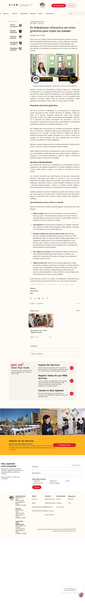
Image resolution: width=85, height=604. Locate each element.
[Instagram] (12, 5)
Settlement (33, 288)
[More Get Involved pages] (53, 13)
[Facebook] (10, 5)
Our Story (34, 499)
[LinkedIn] (14, 5)
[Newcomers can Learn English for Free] (41, 321)
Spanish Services (34, 290)
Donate (58, 499)
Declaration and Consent (38, 510)
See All (78, 310)
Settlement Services (50, 499)
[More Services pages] (17, 13)
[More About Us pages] (9, 13)
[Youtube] (17, 5)
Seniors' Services (49, 511)
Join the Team (60, 507)
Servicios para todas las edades (65, 284)
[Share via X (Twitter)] (35, 298)
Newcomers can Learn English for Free (39, 331)
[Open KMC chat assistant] (81, 595)
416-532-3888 (23, 6)
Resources (71, 499)
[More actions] (79, 23)
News (31, 293)
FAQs (69, 503)
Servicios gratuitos (52, 284)
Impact (33, 503)
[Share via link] (43, 298)
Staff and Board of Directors (39, 507)
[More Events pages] (42, 13)
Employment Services (50, 503)
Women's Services (49, 514)
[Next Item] (81, 422)
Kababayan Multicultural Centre (38, 284)
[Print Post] (47, 298)
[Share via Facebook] (31, 298)
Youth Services (49, 507)
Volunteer (59, 503)
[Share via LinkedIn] (39, 298)
